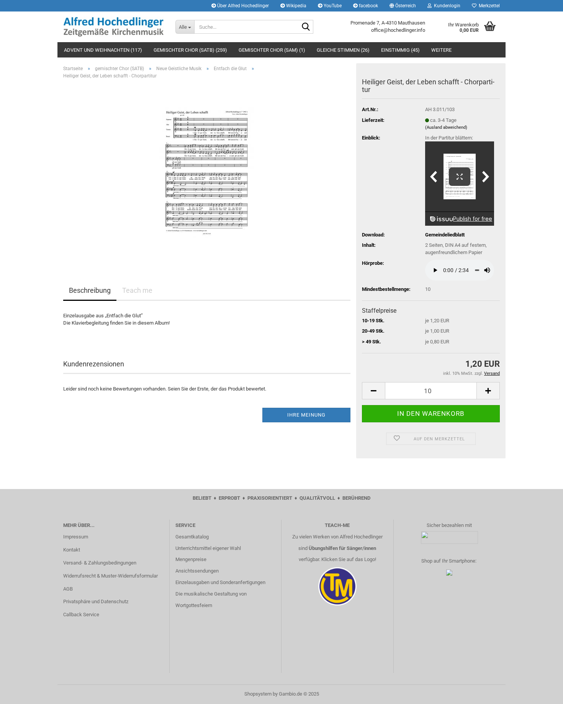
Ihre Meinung (306, 415)
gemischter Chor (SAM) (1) (272, 50)
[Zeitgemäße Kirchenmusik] (113, 26)
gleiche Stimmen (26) (343, 50)
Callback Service (81, 614)
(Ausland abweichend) (446, 127)
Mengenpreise (190, 559)
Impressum (75, 537)
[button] (403, 5)
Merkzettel (488, 5)
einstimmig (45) (400, 50)
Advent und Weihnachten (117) (103, 50)
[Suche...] (306, 27)
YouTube (332, 5)
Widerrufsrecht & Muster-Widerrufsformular (110, 576)
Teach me (137, 290)
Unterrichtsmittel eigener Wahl (208, 548)
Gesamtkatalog (192, 537)
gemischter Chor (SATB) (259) (190, 50)
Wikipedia (295, 5)
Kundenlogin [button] (446, 5)
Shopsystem (258, 694)
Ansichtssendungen (197, 571)
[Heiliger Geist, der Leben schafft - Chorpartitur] (206, 171)
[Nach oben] (541, 692)
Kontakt (71, 550)
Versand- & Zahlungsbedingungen (99, 563)
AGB (68, 589)
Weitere (441, 50)
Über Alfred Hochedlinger (242, 5)
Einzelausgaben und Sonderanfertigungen (220, 582)
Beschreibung (90, 290)
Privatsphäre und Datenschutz (95, 601)
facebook (368, 5)
